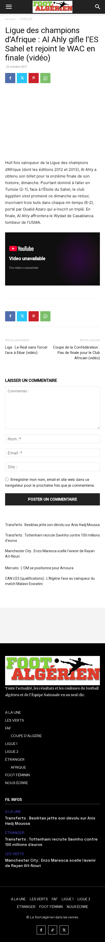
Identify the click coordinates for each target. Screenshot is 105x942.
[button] (9, 7)
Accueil (10, 19)
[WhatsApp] (45, 78)
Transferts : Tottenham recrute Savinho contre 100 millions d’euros (52, 538)
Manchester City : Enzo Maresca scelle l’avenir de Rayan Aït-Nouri (50, 553)
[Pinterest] (34, 78)
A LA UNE (13, 812)
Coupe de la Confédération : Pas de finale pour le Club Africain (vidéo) (76, 352)
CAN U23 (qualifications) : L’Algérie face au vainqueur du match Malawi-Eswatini (50, 581)
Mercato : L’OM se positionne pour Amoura (39, 568)
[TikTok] (52, 929)
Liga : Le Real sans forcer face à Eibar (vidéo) (26, 350)
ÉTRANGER (14, 833)
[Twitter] (22, 78)
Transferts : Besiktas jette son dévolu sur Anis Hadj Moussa (52, 525)
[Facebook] (10, 78)
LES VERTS (14, 854)
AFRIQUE (26, 19)
